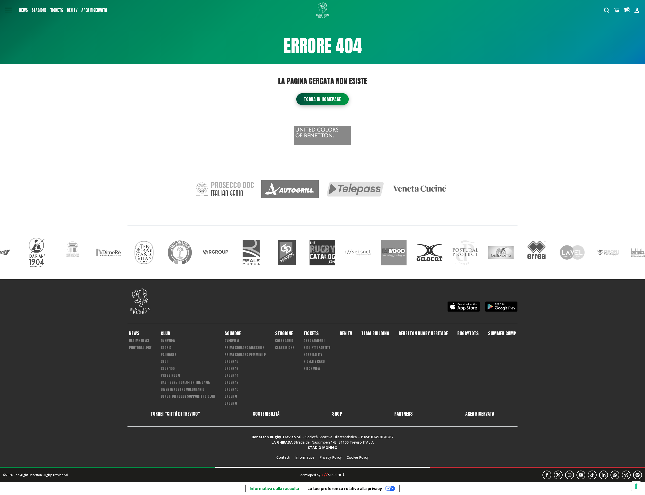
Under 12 (231, 382)
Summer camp (502, 333)
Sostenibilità (266, 413)
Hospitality (313, 355)
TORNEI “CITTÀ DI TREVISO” (175, 413)
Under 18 (231, 361)
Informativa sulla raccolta (274, 488)
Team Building (375, 333)
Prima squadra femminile (245, 355)
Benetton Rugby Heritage (423, 333)
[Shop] (617, 10)
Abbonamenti (314, 341)
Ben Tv (72, 10)
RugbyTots (468, 333)
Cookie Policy (358, 457)
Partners (403, 413)
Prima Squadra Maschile (244, 348)
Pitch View (312, 368)
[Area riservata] (637, 10)
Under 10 (231, 389)
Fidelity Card (314, 361)
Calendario (284, 341)
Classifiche (284, 348)
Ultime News (139, 341)
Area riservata (94, 10)
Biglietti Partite (317, 348)
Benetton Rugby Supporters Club (188, 396)
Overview (168, 341)
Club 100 (168, 368)
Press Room (170, 375)
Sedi (164, 361)
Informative (304, 457)
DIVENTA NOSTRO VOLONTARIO (182, 389)
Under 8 (230, 396)
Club (165, 333)
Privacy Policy (330, 457)
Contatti (283, 457)
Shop (337, 413)
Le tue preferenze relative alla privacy (344, 488)
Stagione (38, 10)
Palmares (169, 355)
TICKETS (56, 10)
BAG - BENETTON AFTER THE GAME (185, 382)
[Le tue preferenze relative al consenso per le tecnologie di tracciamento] (636, 486)
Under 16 (231, 368)
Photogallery (140, 348)
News (23, 10)
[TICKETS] (627, 10)
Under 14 (231, 375)
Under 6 (230, 403)
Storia (166, 348)
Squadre (232, 333)
